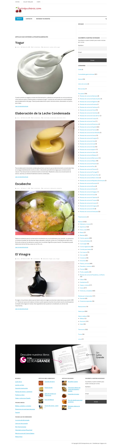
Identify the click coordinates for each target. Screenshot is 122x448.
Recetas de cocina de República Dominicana (92, 180)
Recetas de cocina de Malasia (88, 155)
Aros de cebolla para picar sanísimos (75, 401)
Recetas (80, 222)
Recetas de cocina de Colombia (89, 113)
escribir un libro (19, 385)
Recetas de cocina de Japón (87, 149)
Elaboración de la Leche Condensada (42, 113)
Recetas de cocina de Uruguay (88, 206)
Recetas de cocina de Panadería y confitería (92, 275)
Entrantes (83, 261)
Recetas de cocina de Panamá (88, 163)
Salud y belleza (82, 316)
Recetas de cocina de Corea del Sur (90, 116)
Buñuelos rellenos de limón (74, 407)
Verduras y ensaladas (86, 291)
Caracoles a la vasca (73, 394)
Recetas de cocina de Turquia (88, 200)
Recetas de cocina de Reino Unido (89, 178)
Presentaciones (82, 217)
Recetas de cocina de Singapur (88, 192)
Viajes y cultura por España (22, 398)
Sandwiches (83, 282)
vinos (79, 339)
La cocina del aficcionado (22, 420)
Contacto (29, 19)
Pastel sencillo (49, 387)
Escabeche (23, 184)
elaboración (46, 47)
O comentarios (36, 47)
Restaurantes (82, 306)
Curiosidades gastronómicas (86, 74)
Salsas (81, 279)
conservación (46, 188)
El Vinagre (22, 254)
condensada (53, 118)
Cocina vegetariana (85, 246)
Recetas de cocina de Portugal (88, 172)
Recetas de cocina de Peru (87, 166)
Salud (81, 324)
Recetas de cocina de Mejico (88, 161)
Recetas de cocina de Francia (88, 130)
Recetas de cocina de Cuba (87, 121)
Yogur (19, 43)
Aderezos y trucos (85, 224)
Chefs (79, 69)
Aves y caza (83, 230)
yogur (58, 47)
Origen (50, 258)
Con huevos (83, 252)
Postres (82, 269)
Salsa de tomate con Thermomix (50, 394)
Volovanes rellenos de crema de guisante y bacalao (74, 389)
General (80, 79)
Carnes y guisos (84, 238)
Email (80, 52)
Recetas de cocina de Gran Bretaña (90, 132)
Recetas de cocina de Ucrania (88, 203)
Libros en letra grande (21, 423)
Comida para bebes (85, 249)
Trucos (80, 334)
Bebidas (82, 235)
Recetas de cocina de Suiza (87, 194)
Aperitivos (83, 227)
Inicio (20, 19)
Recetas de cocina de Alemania (88, 96)
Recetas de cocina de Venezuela (89, 211)
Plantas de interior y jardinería (23, 391)
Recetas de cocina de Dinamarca (89, 124)
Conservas (83, 258)
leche (55, 47)
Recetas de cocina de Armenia (88, 104)
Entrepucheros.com (86, 443)
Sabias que (81, 311)
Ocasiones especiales (86, 301)
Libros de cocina (82, 84)
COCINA (17, 2)
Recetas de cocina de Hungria (88, 138)
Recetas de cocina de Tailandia (88, 197)
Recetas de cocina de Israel (87, 144)
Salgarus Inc (103, 443)
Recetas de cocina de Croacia (88, 118)
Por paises (81, 93)
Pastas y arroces (84, 263)
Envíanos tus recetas (43, 19)
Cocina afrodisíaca (85, 241)
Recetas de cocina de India (87, 141)
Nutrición (82, 321)
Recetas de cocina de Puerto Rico (89, 175)
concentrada (46, 118)
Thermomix (81, 329)
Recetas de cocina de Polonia (88, 169)
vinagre (57, 258)
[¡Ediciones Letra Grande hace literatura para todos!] (61, 373)
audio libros (18, 382)
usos (54, 258)
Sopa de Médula (49, 399)
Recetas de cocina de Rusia (87, 186)
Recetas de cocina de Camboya (89, 107)
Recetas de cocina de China (87, 110)
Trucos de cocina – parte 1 (51, 406)
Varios (82, 288)
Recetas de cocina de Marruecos (89, 158)
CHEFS (38, 2)
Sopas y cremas (84, 285)
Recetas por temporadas (85, 296)
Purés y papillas (84, 272)
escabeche (59, 188)
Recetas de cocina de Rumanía (88, 183)
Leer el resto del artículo (21, 106)
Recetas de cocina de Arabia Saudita (90, 99)
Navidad (82, 298)
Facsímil (17, 412)
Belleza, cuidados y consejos (23, 406)
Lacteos (51, 47)
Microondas (81, 89)
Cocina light (83, 244)
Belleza (82, 318)
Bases (81, 232)
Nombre (80, 45)
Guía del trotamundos (21, 388)
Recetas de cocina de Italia (87, 147)
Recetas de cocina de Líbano (88, 152)
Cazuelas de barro (50, 381)
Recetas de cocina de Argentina (89, 101)
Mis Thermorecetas (20, 427)
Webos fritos (18, 436)
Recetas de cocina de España (88, 127)
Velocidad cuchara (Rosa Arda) (23, 430)
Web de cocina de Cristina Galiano (24, 433)
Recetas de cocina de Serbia (88, 189)
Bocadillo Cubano (73, 381)
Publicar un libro (19, 395)
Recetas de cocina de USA (87, 209)
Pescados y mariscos (86, 266)
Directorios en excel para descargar (25, 409)
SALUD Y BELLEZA (28, 2)
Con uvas (82, 255)
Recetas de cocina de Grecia (88, 135)
